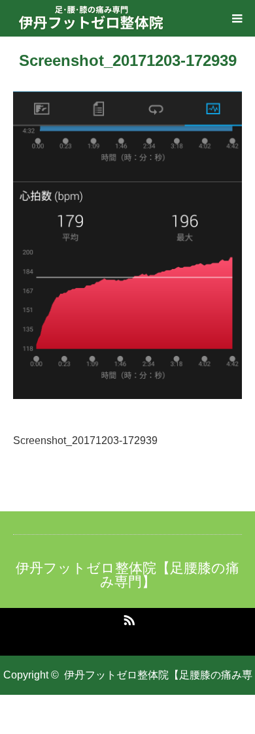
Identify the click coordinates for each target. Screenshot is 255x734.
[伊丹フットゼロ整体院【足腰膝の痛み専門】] (91, 18)
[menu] (236, 18)
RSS (127, 618)
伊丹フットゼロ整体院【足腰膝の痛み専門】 (127, 574)
